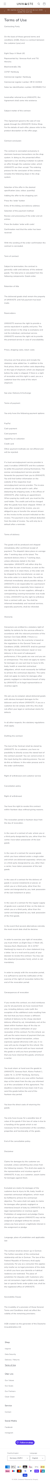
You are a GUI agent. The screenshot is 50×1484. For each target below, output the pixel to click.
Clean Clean (10, 1397)
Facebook (9, 1427)
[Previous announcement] (4, 11)
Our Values (9, 1380)
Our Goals (9, 1386)
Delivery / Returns (12, 1360)
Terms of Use (10, 1365)
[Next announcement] (45, 11)
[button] (5, 4)
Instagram (9, 1433)
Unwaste (21, 1479)
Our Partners (10, 1391)
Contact (8, 1412)
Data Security (10, 1354)
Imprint (8, 1349)
